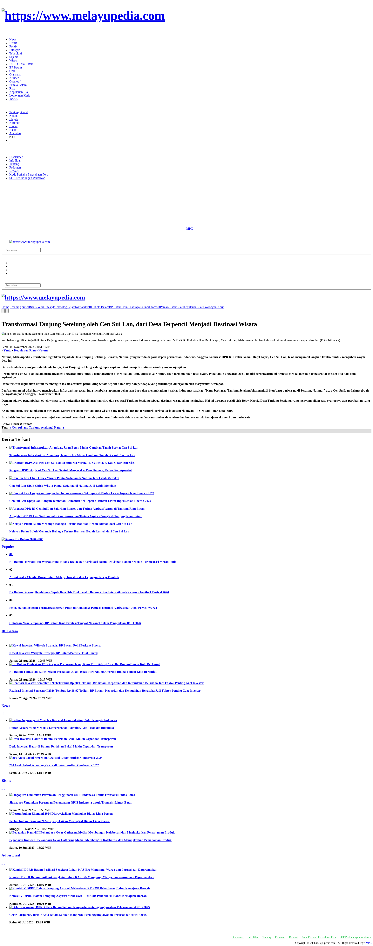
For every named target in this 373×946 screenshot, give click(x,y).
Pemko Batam (18, 85)
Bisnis (13, 43)
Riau (12, 88)
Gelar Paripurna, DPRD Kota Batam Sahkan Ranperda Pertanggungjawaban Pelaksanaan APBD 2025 (78, 914)
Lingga (13, 119)
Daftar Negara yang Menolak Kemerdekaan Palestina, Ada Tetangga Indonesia (61, 727)
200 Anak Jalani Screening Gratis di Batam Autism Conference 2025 (54, 765)
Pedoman (15, 167)
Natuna (13, 115)
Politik (13, 46)
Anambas (15, 133)
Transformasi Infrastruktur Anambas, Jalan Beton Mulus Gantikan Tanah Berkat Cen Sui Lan (72, 455)
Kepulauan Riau (19, 92)
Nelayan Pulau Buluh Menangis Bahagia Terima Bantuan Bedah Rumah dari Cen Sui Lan (69, 531)
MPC (189, 228)
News (13, 39)
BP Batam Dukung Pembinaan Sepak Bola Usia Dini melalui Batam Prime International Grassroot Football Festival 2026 (89, 592)
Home (5, 307)
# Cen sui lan (18, 427)
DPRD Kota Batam (21, 64)
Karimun (14, 122)
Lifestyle (14, 50)
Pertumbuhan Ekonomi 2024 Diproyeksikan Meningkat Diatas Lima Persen (59, 821)
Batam (13, 129)
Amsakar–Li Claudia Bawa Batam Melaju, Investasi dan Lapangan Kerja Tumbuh (64, 577)
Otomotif (14, 81)
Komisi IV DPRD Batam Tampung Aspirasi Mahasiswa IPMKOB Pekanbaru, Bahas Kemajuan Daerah (78, 896)
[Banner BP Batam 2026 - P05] (22, 539)
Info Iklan (15, 160)
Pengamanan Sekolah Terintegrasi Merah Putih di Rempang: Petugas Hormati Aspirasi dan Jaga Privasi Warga (83, 607)
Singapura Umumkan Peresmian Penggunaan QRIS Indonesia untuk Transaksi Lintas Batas (70, 802)
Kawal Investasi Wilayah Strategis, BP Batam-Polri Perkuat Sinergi (53, 653)
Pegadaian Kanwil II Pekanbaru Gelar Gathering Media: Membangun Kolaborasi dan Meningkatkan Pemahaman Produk (90, 840)
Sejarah (13, 57)
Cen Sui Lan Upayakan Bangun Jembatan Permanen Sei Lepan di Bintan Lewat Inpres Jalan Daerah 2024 (80, 500)
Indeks (13, 99)
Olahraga (15, 74)
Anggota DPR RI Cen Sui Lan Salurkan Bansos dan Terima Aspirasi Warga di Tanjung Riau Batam (75, 516)
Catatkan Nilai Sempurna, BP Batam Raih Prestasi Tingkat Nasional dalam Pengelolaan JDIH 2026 (75, 623)
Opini (12, 71)
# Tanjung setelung (39, 427)
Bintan (13, 126)
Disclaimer (16, 157)
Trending (15, 307)
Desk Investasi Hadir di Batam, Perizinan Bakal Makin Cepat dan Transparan (61, 746)
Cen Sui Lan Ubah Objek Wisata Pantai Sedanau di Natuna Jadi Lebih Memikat (62, 485)
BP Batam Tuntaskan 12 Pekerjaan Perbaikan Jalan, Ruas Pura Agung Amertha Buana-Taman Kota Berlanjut (83, 671)
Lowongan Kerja (19, 95)
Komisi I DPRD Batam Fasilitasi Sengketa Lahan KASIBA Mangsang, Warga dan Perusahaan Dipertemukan (81, 877)
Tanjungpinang (18, 112)
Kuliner (14, 78)
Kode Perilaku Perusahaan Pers (28, 174)
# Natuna (58, 427)
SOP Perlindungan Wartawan (27, 178)
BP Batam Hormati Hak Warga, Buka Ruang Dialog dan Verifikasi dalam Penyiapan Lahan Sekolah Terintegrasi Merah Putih (93, 561)
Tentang (14, 164)
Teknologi (15, 53)
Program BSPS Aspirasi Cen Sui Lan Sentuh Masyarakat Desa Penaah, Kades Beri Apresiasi (70, 470)
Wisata (13, 60)
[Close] (3, 32)
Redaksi (14, 171)
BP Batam (15, 67)
